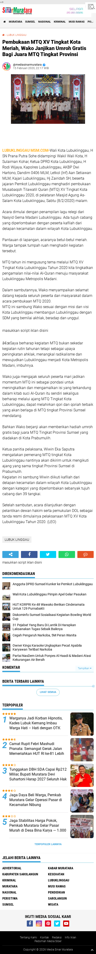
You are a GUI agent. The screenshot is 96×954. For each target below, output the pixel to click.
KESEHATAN (56, 874)
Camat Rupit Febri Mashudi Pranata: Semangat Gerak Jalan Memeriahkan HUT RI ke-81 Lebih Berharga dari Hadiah (36, 751)
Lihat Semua (48, 692)
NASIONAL (44, 21)
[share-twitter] (48, 554)
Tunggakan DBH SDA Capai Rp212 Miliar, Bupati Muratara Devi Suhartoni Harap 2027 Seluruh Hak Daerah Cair (38, 776)
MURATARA (15, 21)
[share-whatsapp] (66, 554)
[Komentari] (85, 554)
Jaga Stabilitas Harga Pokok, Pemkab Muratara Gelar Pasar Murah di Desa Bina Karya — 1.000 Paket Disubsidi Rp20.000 (37, 827)
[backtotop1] (92, 949)
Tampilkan (84, 668)
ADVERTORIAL (11, 868)
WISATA (53, 904)
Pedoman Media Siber (48, 941)
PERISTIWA (9, 898)
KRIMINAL (60, 21)
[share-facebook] (29, 554)
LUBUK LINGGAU (16, 35)
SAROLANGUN (57, 898)
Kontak (44, 937)
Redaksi (57, 937)
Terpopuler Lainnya (48, 844)
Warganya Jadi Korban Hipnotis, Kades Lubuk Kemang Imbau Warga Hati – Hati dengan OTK (35, 723)
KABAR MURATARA (60, 868)
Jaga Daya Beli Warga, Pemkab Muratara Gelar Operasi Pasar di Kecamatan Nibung (35, 800)
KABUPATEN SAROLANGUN (20, 874)
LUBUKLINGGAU (58, 880)
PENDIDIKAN (56, 892)
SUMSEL (30, 21)
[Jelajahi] (90, 6)
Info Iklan (70, 937)
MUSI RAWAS (77, 21)
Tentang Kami (28, 937)
